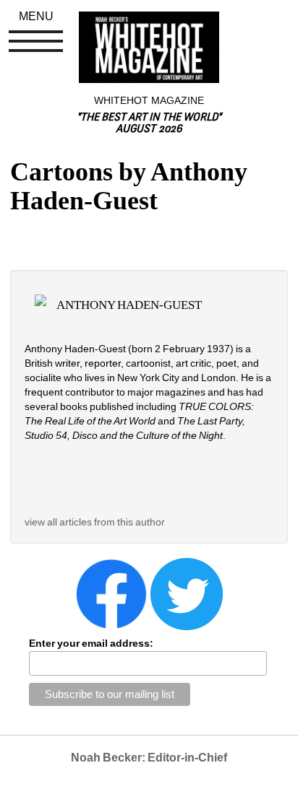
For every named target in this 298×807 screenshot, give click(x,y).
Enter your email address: (91, 643)
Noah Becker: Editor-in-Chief (149, 757)
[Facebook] (111, 592)
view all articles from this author (95, 522)
